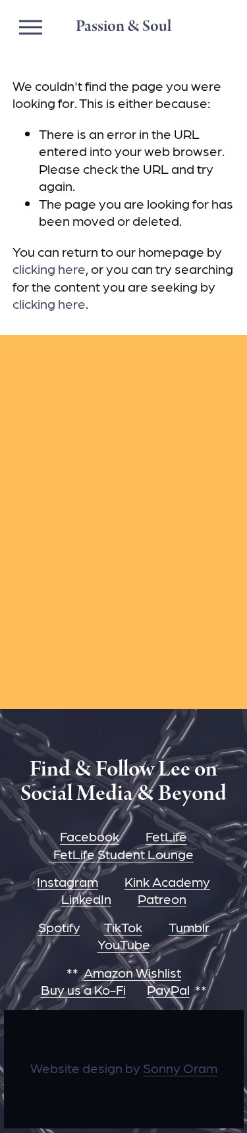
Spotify (59, 926)
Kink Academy (167, 881)
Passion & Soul (123, 27)
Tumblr (189, 926)
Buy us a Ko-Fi (83, 989)
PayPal (168, 989)
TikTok (123, 926)
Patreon (162, 898)
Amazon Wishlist (132, 972)
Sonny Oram (180, 1067)
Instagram (67, 881)
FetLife (166, 836)
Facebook (89, 836)
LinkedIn (86, 898)
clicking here (49, 268)
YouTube (123, 944)
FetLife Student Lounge (123, 853)
